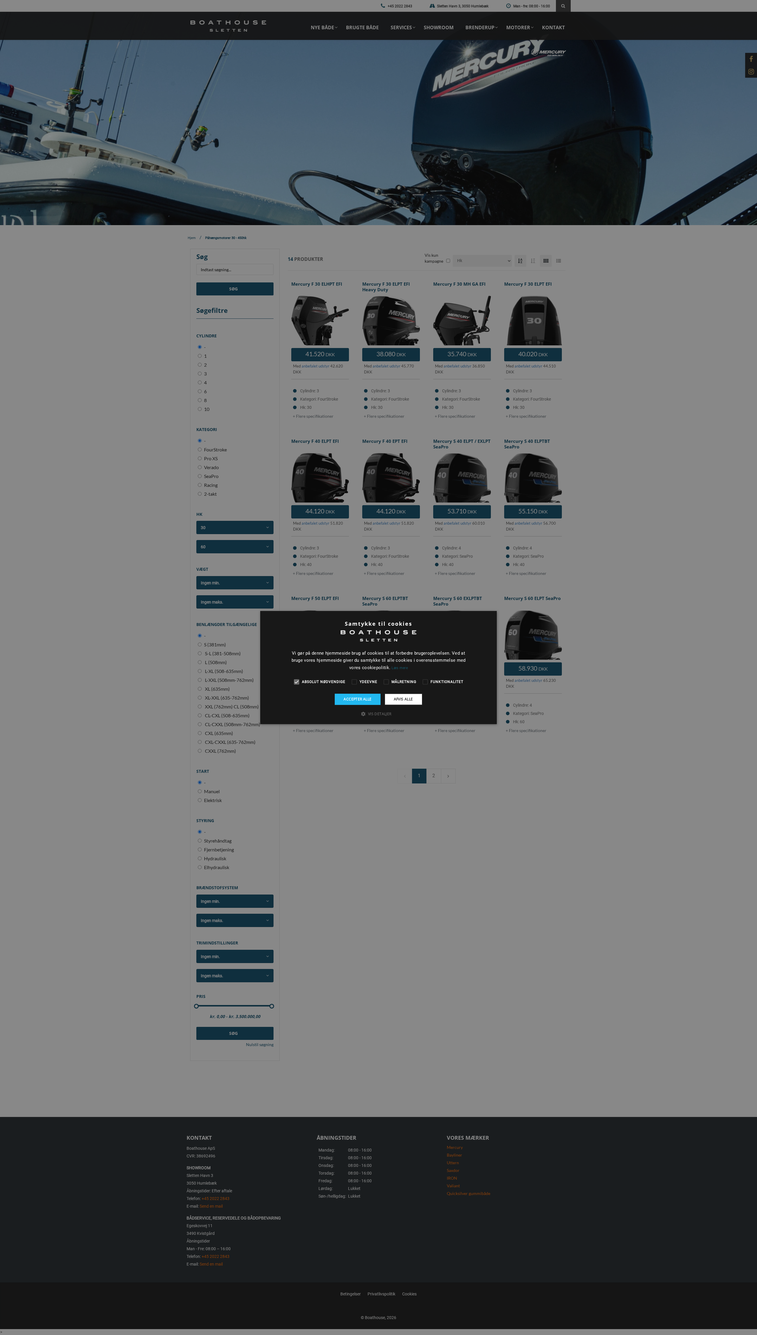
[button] (378, 714)
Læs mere (399, 668)
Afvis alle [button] (403, 699)
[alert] (378, 667)
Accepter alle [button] (357, 699)
